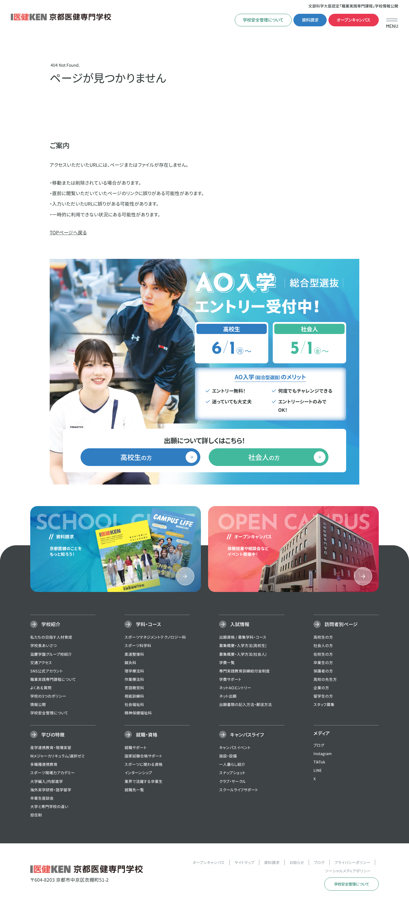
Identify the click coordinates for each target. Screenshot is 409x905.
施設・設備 (228, 756)
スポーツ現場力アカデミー (52, 772)
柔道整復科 (134, 654)
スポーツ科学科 (138, 645)
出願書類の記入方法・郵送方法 (245, 704)
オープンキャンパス (353, 20)
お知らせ (297, 862)
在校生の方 (323, 654)
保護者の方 (323, 671)
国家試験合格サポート (143, 756)
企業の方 (321, 687)
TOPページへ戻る (68, 232)
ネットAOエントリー (235, 687)
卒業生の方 (323, 662)
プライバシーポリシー (352, 862)
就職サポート (136, 747)
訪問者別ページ (341, 624)
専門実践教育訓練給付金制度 (244, 671)
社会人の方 (323, 645)
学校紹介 (50, 624)
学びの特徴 (53, 734)
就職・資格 (146, 734)
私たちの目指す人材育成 (51, 637)
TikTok (319, 762)
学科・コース (148, 624)
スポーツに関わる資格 (144, 764)
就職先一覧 (134, 789)
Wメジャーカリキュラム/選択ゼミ (57, 756)
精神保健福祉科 (138, 713)
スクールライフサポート (238, 789)
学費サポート (230, 679)
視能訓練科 (134, 696)
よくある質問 (40, 687)
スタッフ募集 (323, 704)
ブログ (318, 745)
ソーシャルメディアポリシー (348, 871)
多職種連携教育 (43, 764)
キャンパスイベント (235, 747)
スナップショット (232, 772)
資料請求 (310, 20)
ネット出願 (228, 696)
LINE (317, 770)
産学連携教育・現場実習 (50, 747)
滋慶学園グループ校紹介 (51, 654)
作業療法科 (134, 679)
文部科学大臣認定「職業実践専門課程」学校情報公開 (353, 6)
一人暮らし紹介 (232, 764)
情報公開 (38, 704)
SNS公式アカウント (46, 671)
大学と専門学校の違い (49, 806)
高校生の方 (323, 637)
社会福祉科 (134, 704)
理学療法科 (134, 671)
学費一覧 (227, 662)
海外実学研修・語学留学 (50, 789)
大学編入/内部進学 (46, 781)
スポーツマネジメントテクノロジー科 (155, 637)
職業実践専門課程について (53, 679)
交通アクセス (41, 662)
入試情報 (239, 624)
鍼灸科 (130, 662)
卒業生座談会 (42, 798)
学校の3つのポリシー (48, 696)
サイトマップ (244, 862)
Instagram (322, 753)
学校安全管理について (263, 20)
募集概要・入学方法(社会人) (242, 654)
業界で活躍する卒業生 (144, 781)
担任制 (36, 815)
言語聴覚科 (134, 687)
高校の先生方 (325, 679)
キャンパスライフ (247, 734)
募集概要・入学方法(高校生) (242, 645)
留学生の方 (323, 696)
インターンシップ (138, 772)
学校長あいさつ (43, 645)
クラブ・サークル (232, 781)
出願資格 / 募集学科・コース (242, 637)
